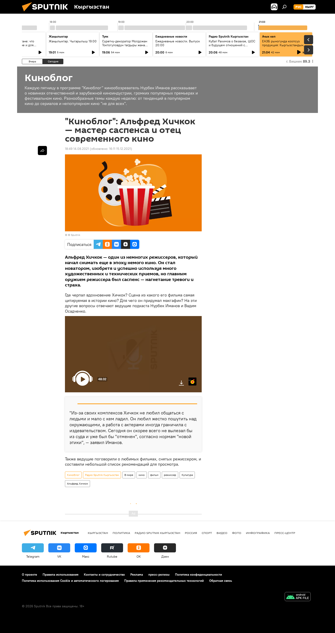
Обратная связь (220, 581)
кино (142, 475)
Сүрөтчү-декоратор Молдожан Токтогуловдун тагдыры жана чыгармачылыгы (124, 45)
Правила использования (60, 574)
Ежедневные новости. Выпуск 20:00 (177, 43)
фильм (154, 475)
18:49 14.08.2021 (77, 149)
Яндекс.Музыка (189, 380)
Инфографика (258, 533)
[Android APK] (297, 597)
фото (236, 533)
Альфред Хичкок (77, 483)
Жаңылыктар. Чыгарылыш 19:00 (73, 41)
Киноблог (73, 475)
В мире (128, 475)
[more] (42, 150)
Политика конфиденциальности (198, 574)
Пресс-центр (284, 533)
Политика (121, 533)
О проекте (29, 574)
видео (221, 533)
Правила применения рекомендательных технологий (164, 581)
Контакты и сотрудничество (104, 574)
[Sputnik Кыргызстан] (46, 12)
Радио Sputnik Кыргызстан (228, 36)
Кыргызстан (98, 533)
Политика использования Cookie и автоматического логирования (70, 581)
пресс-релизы (159, 574)
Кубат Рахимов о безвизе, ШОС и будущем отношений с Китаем (232, 45)
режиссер (170, 475)
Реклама (136, 574)
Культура (187, 475)
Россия (191, 533)
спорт (207, 533)
